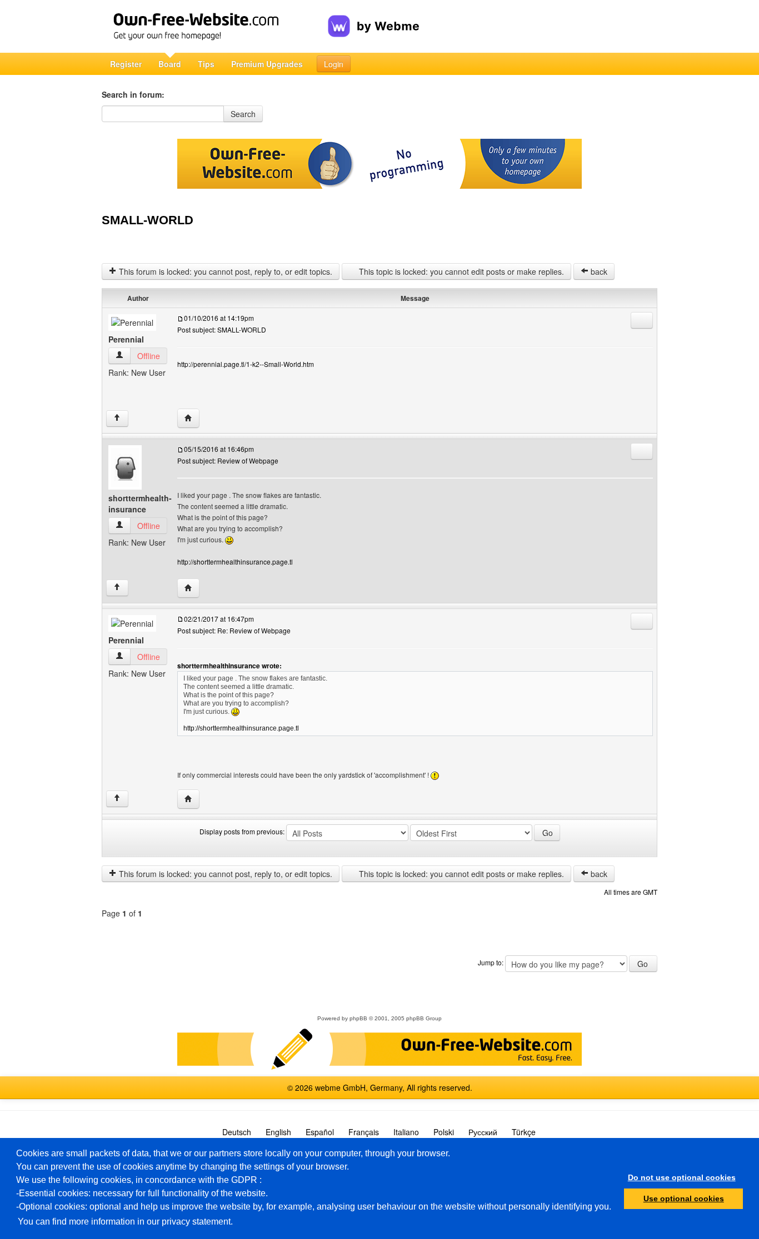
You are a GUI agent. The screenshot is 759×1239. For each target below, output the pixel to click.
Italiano (406, 1131)
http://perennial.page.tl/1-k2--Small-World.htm (245, 364)
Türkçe (524, 1131)
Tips (206, 63)
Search (243, 113)
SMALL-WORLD (147, 220)
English (278, 1131)
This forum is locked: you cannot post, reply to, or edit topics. (224, 271)
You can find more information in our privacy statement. (125, 1221)
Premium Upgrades (267, 63)
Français (363, 1131)
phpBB (358, 1018)
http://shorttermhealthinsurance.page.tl (235, 561)
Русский (482, 1131)
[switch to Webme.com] (374, 17)
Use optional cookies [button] (683, 1198)
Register (126, 63)
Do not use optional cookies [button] (682, 1177)
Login (333, 63)
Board (169, 63)
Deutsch (236, 1131)
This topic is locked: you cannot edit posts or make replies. (460, 271)
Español (320, 1131)
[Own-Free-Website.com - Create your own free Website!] (215, 26)
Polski (443, 1131)
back (597, 271)
